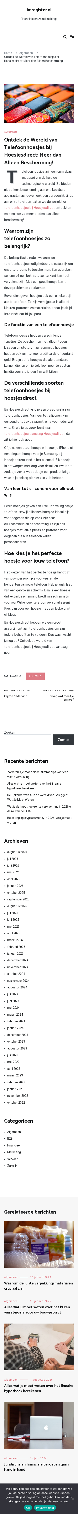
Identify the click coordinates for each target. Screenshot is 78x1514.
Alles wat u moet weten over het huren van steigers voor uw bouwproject (37, 1310)
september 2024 (18, 980)
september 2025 (18, 899)
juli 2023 (12, 1055)
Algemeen (10, 131)
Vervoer (12, 1159)
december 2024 (17, 960)
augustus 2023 (17, 1048)
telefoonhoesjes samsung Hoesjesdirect (34, 434)
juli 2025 (12, 913)
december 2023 (17, 1035)
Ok (28, 1507)
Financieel (13, 1145)
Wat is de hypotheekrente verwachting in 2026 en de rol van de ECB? (40, 809)
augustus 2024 (17, 987)
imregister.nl (39, 10)
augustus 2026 (17, 852)
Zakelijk (12, 1165)
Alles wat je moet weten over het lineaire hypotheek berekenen (34, 786)
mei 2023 (13, 1061)
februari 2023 (16, 1082)
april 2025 (13, 933)
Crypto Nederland (17, 693)
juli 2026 (12, 858)
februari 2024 (16, 1021)
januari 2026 (15, 885)
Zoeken (9, 732)
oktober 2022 (16, 1102)
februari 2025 (16, 946)
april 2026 (13, 879)
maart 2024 (15, 1014)
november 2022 (17, 1095)
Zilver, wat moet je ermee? (58, 695)
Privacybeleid (45, 1507)
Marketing (14, 1152)
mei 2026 (13, 872)
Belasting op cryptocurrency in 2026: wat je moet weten (39, 820)
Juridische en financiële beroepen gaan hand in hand (36, 1467)
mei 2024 (13, 1007)
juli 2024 (12, 994)
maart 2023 (15, 1075)
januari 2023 (15, 1089)
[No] (73, 1499)
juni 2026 (13, 865)
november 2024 (17, 967)
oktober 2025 (16, 892)
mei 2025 (13, 926)
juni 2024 (13, 1001)
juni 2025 (13, 919)
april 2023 (13, 1068)
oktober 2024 (16, 973)
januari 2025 (15, 953)
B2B (10, 1138)
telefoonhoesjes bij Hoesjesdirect (29, 208)
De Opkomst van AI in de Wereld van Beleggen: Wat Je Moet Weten (37, 797)
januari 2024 (15, 1028)
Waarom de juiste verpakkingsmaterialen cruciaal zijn (38, 1286)
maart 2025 (15, 940)
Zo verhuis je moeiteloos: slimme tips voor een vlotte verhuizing (37, 774)
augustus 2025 (17, 906)
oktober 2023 (16, 1041)
